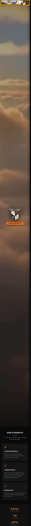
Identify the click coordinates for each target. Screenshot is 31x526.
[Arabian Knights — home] (15, 3)
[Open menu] (27, 2)
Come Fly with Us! (15, 223)
